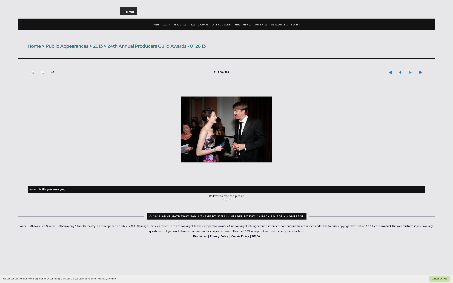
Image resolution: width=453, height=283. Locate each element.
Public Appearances (67, 46)
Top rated (261, 24)
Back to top (272, 216)
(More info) (111, 279)
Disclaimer (200, 236)
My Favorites (279, 24)
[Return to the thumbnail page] (32, 72)
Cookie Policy (240, 236)
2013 (98, 46)
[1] (222, 199)
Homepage (295, 216)
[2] (224, 199)
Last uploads (199, 24)
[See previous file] (400, 72)
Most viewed (243, 24)
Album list (181, 24)
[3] (226, 199)
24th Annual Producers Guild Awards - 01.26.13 (156, 46)
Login (166, 24)
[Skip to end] (420, 72)
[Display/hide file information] (42, 72)
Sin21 (222, 216)
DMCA (256, 236)
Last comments (222, 24)
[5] (231, 199)
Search (295, 24)
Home (156, 24)
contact (386, 226)
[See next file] (410, 72)
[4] (229, 199)
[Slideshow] (53, 72)
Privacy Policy (219, 236)
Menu (130, 12)
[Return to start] (390, 72)
